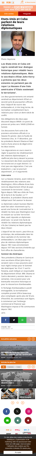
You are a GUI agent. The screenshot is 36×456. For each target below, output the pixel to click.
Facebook (6, 411)
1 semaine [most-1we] (10, 367)
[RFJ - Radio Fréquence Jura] (26, 430)
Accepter (18, 452)
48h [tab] (3, 367)
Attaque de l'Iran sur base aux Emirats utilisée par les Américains (16, 353)
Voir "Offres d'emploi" (26, 393)
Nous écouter (31, 2)
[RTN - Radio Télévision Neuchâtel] (18, 430)
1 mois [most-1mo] (18, 367)
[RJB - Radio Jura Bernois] (9, 430)
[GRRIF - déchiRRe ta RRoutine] (9, 433)
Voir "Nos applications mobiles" (9, 393)
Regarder (27, 14)
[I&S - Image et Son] (18, 433)
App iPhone (17, 420)
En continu (10, 14)
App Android (28, 420)
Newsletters (7, 420)
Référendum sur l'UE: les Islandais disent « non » (16, 381)
